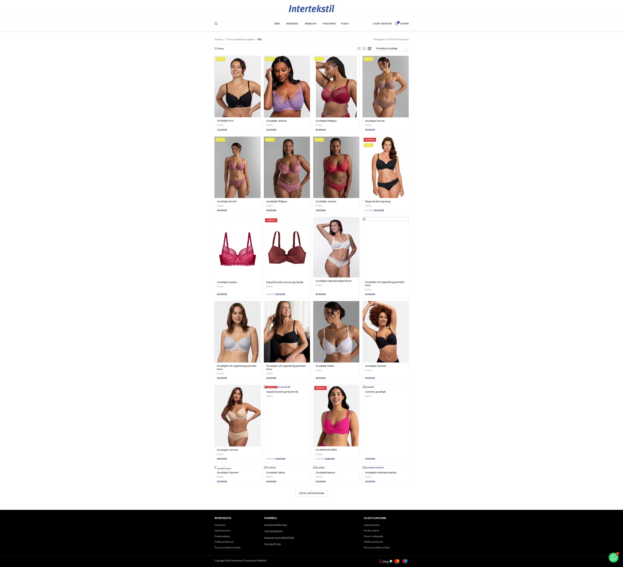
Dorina (220, 125)
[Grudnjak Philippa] (336, 86)
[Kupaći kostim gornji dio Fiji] (287, 386)
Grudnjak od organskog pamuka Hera (384, 283)
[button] (613, 557)
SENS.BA (261, 560)
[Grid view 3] (364, 49)
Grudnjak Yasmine (227, 472)
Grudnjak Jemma (276, 120)
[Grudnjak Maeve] (336, 467)
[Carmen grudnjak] (386, 386)
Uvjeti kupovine (222, 530)
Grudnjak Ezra (225, 120)
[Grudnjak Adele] (336, 331)
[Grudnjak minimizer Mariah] (386, 467)
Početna (219, 39)
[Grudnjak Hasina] (238, 248)
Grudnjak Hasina (227, 282)
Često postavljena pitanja (227, 547)
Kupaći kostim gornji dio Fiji (282, 391)
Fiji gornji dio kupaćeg (377, 201)
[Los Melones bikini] (336, 415)
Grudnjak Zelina (275, 472)
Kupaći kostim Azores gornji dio (284, 282)
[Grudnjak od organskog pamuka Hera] (386, 248)
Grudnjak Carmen (375, 366)
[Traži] (216, 23)
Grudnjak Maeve (325, 472)
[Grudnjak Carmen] (386, 331)
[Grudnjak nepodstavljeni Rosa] (336, 247)
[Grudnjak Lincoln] (386, 86)
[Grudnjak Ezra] (238, 86)
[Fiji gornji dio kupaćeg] (386, 167)
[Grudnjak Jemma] (287, 86)
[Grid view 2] (358, 49)
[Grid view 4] (369, 49)
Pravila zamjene (222, 536)
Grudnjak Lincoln (375, 120)
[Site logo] (311, 8)
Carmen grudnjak (375, 391)
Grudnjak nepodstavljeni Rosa (333, 281)
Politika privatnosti (224, 541)
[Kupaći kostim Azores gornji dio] (287, 248)
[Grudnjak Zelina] (287, 467)
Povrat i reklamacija (373, 536)
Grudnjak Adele (325, 366)
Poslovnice (220, 525)
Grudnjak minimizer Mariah (380, 472)
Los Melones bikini (326, 449)
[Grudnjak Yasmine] (238, 467)
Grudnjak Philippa (326, 120)
